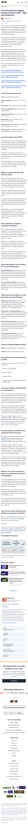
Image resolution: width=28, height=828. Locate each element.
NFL (6, 6)
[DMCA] (6, 787)
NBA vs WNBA (14, 722)
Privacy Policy (14, 766)
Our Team (14, 745)
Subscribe (14, 681)
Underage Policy (14, 771)
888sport (21, 518)
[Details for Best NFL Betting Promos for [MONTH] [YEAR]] (4, 567)
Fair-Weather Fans (14, 727)
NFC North (4, 438)
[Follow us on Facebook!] (5, 713)
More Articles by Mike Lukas (9, 622)
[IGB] (21, 787)
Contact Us (14, 743)
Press (14, 753)
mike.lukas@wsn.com (8, 629)
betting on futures (18, 530)
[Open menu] (25, 2)
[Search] (22, 2)
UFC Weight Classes (14, 725)
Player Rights (14, 774)
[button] (26, 2)
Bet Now (24, 550)
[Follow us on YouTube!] (12, 713)
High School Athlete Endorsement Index (14, 732)
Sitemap (14, 756)
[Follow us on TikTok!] (22, 713)
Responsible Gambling (14, 750)
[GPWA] (10, 796)
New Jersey (11, 517)
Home (2, 6)
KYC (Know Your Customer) (14, 776)
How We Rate (14, 748)
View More (13, 590)
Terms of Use (14, 768)
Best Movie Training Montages (14, 730)
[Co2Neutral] (17, 796)
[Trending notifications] (18, 2)
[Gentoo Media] (8, 792)
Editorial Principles (14, 763)
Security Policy (14, 779)
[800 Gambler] (19, 792)
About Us (14, 740)
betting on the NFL (6, 532)
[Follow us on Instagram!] (15, 713)
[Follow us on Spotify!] (19, 713)
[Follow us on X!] (8, 713)
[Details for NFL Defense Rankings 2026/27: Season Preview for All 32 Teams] (4, 573)
